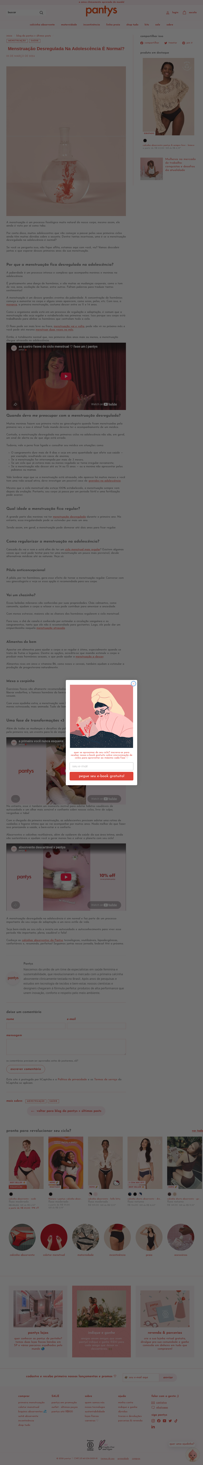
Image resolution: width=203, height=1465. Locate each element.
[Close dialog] (133, 683)
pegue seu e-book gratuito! (101, 776)
